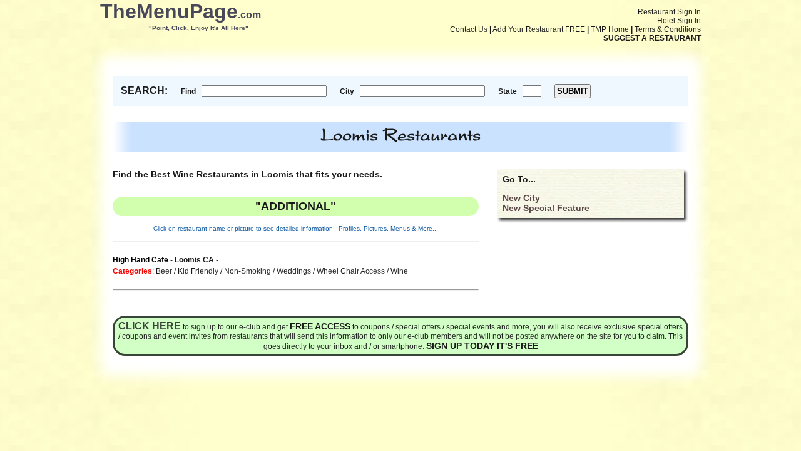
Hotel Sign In (679, 20)
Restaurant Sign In (669, 12)
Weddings (294, 271)
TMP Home (610, 29)
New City (521, 198)
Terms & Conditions (668, 29)
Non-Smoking (247, 271)
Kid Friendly (198, 271)
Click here (149, 326)
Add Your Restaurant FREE (538, 29)
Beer (164, 271)
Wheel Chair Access (351, 271)
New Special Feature (546, 208)
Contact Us (468, 29)
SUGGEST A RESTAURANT (652, 38)
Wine (399, 271)
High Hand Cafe (140, 260)
